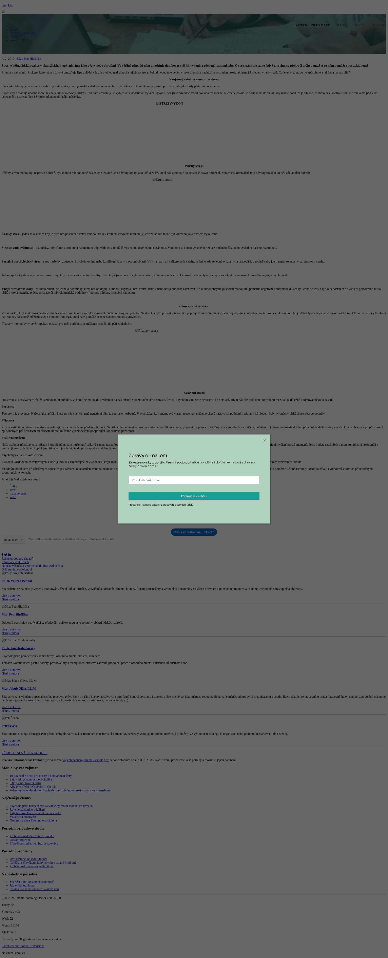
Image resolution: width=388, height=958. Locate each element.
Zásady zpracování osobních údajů (172, 504)
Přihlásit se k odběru (194, 496)
